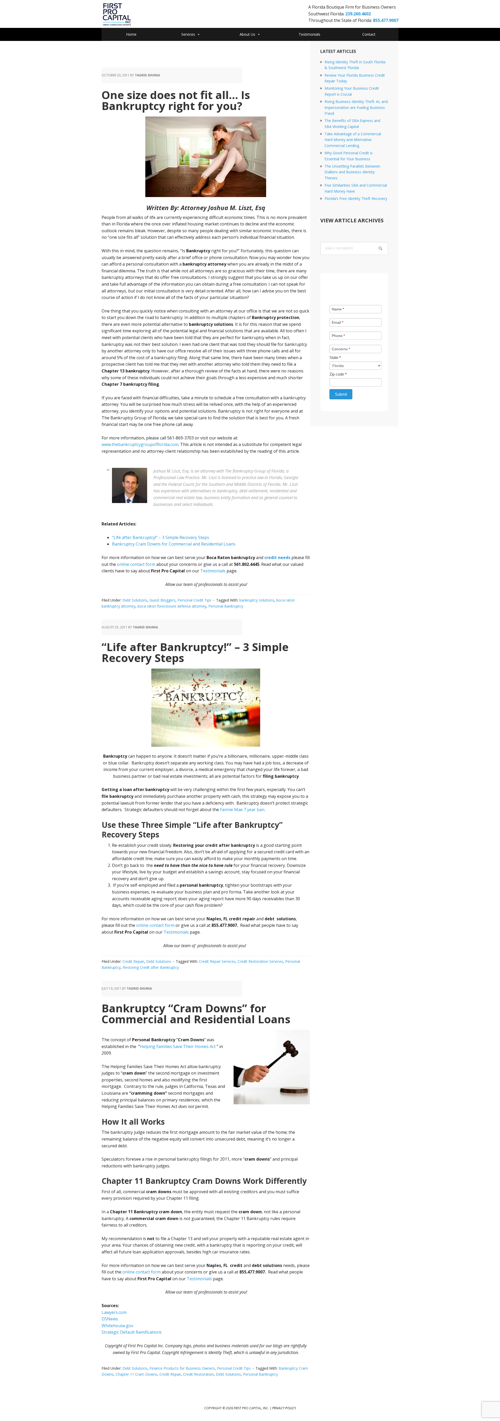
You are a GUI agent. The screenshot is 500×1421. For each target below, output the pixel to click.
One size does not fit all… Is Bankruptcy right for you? (176, 100)
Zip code (338, 374)
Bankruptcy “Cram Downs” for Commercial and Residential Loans (196, 1013)
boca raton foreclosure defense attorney (172, 606)
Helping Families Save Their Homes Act (178, 1046)
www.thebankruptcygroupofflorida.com (140, 444)
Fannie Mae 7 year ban (242, 809)
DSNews (110, 1319)
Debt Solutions (134, 600)
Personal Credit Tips (194, 600)
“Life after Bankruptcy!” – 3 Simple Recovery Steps (160, 537)
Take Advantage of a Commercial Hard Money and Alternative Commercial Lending (352, 139)
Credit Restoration (198, 1374)
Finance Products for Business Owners (182, 1368)
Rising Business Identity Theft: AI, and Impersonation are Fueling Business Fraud (356, 107)
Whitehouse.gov (117, 1325)
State (335, 357)
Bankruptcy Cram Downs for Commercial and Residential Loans (173, 544)
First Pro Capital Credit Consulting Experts (143, 15)
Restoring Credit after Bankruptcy (151, 967)
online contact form (136, 564)
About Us (247, 34)
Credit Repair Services (217, 961)
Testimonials (309, 34)
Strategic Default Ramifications (132, 1332)
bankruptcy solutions (256, 600)
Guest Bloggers (162, 600)
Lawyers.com (114, 1312)
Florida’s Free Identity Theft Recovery (355, 198)
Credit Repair (133, 961)
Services (188, 34)
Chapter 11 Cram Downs (136, 1374)
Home (131, 34)
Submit (341, 394)
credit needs (277, 557)
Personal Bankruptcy (225, 606)
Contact (369, 34)
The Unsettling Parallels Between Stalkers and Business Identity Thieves (352, 172)
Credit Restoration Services (260, 961)
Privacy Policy (284, 1408)
